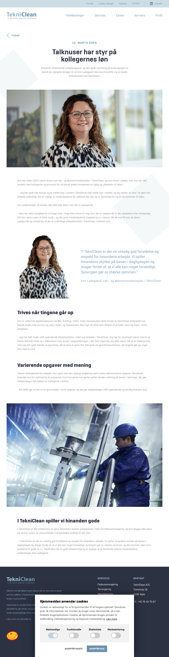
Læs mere (111, 619)
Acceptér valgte (74, 649)
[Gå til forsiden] (21, 15)
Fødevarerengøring (108, 584)
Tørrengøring (104, 589)
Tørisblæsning (105, 594)
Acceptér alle (96, 649)
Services (103, 578)
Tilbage (16, 35)
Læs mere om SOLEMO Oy (19, 619)
